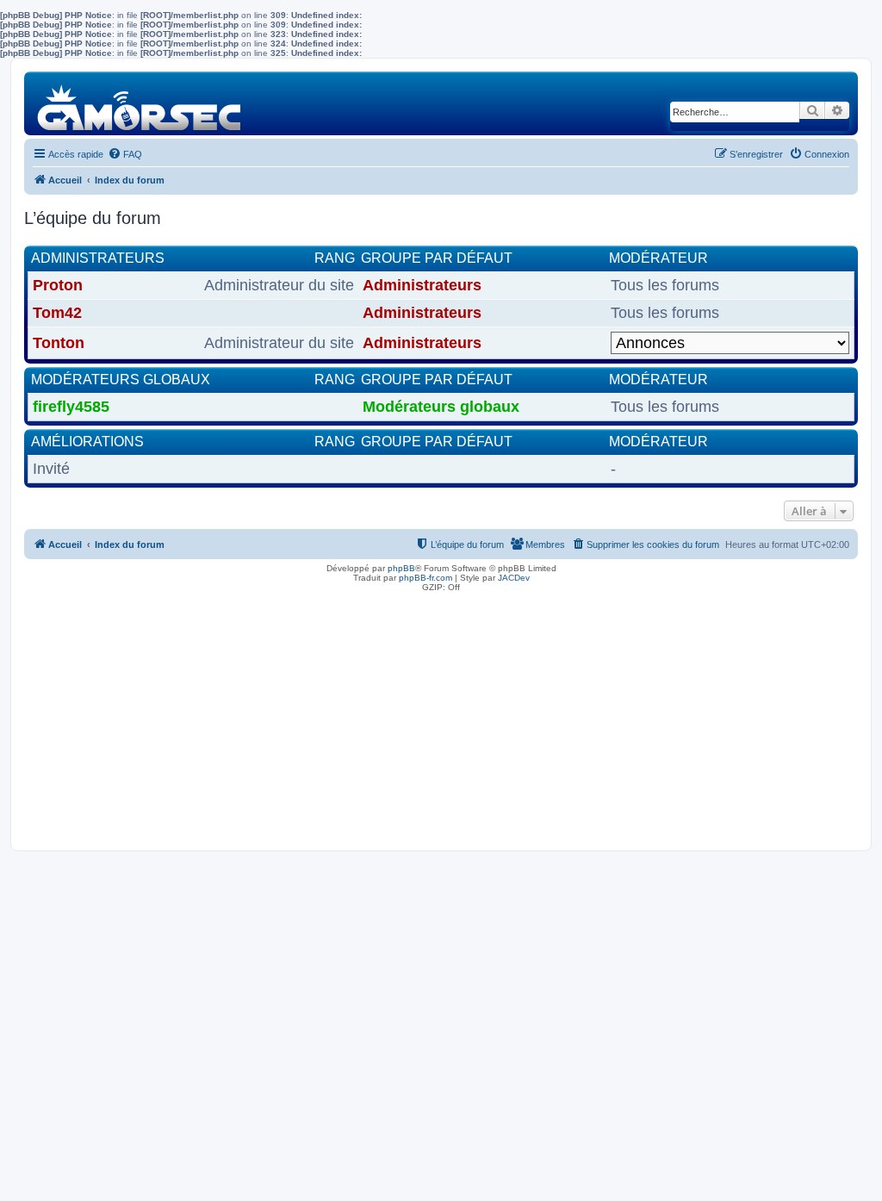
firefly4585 (71, 406)
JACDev (514, 577)
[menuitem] (125, 154)
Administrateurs (98, 258)
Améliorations (87, 441)
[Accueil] (140, 103)
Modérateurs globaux (120, 379)
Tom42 (57, 312)
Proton (58, 285)
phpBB (401, 568)
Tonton (58, 343)
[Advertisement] (441, 716)
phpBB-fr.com (425, 577)
